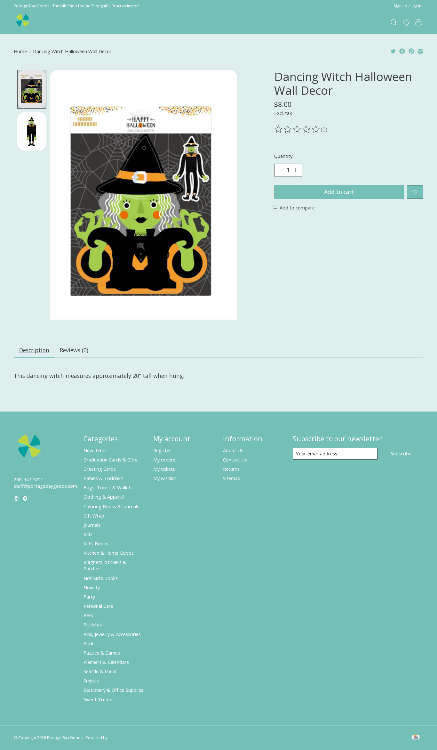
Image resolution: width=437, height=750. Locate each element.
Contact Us (235, 459)
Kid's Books (95, 543)
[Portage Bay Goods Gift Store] (23, 22)
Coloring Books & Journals (111, 506)
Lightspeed (118, 737)
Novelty (91, 587)
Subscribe (401, 453)
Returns (231, 469)
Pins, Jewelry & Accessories (112, 634)
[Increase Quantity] (295, 170)
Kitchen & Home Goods (108, 553)
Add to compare (297, 207)
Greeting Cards (99, 469)
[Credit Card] (416, 738)
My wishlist (164, 478)
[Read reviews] (297, 129)
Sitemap (232, 478)
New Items (95, 450)
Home (20, 51)
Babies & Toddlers (103, 478)
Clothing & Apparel (103, 496)
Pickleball (93, 624)
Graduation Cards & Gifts (110, 459)
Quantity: (283, 156)
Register (162, 450)
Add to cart (339, 192)
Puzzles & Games (101, 652)
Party (89, 596)
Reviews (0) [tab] (74, 350)
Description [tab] (34, 350)
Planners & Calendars (106, 662)
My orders (164, 459)
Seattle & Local (99, 671)
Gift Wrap (93, 515)
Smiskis (91, 680)
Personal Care (98, 606)
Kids (87, 534)
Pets (88, 615)
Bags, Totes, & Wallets (108, 487)
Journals (91, 525)
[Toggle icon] (394, 23)
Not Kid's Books (100, 578)
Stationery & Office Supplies (113, 690)
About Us (233, 450)
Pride (89, 643)
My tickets (164, 469)
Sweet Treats (97, 699)
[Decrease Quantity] (281, 170)
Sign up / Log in (407, 6)
